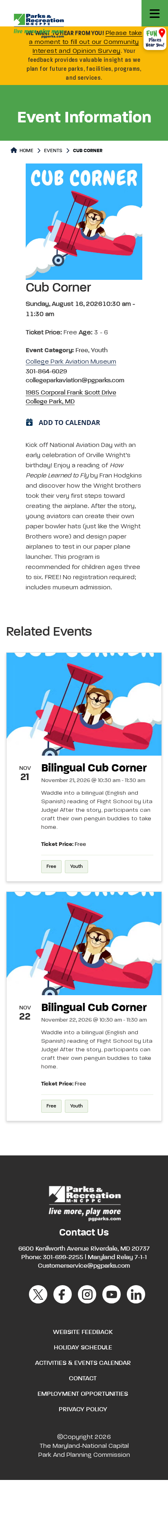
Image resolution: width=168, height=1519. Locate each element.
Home (25, 150)
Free (51, 866)
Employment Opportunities (83, 1394)
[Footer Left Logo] (84, 1202)
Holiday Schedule (83, 1348)
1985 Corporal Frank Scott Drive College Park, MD (71, 397)
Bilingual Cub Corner (94, 768)
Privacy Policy (83, 1409)
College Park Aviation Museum (71, 362)
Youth (76, 866)
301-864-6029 (46, 371)
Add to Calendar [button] (69, 422)
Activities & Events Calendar (83, 1363)
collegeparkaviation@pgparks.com (75, 380)
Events (53, 150)
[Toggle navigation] (154, 13)
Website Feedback (83, 1332)
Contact (83, 1378)
